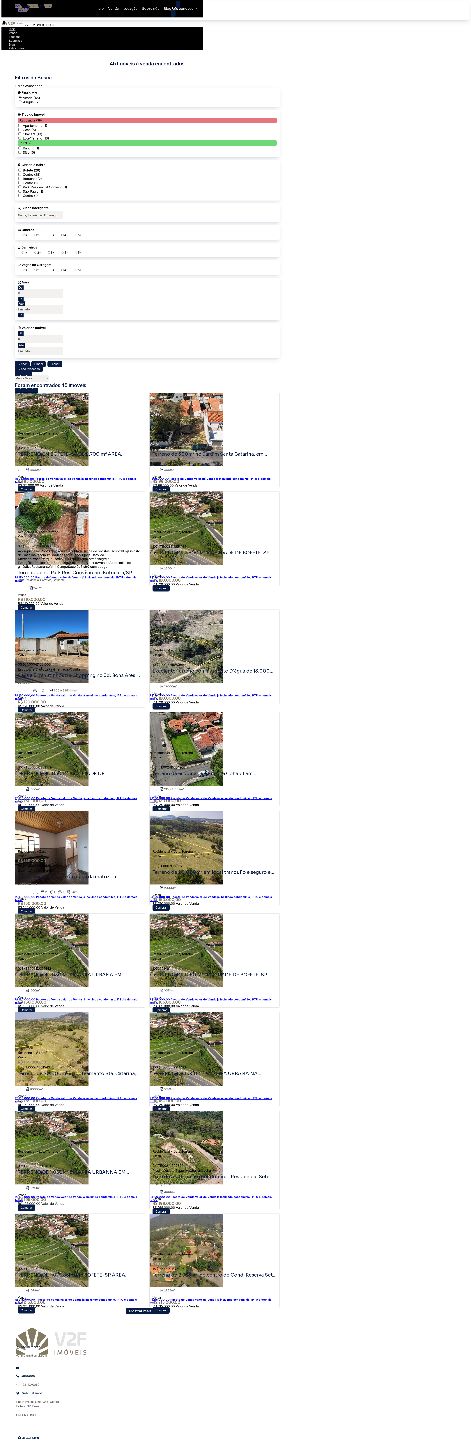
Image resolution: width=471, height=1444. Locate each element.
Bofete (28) (31, 170)
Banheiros (29, 247)
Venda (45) (31, 98)
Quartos (28, 230)
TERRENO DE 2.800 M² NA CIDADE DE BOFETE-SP (211, 553)
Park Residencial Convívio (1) (45, 187)
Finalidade (29, 92)
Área (25, 282)
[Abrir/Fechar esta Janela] (35, 391)
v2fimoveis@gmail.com (31, 1355)
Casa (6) (29, 130)
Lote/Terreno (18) (36, 138)
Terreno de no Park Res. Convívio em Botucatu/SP (75, 573)
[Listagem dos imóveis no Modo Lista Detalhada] (23, 373)
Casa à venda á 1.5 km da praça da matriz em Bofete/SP (68, 877)
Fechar (54, 364)
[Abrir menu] (4, 23)
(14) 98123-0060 (28, 1384)
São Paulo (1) (33, 191)
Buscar (22, 364)
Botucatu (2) (32, 179)
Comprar (26, 489)
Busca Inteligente (35, 208)
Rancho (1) (31, 148)
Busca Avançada (29, 369)
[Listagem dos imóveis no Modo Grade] (18, 373)
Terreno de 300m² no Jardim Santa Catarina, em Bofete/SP (208, 454)
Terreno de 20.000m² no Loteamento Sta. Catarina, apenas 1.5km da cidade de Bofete (77, 1074)
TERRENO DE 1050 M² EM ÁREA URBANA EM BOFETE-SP (69, 975)
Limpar (38, 364)
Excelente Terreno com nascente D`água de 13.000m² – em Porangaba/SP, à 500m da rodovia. (214, 671)
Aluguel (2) (31, 102)
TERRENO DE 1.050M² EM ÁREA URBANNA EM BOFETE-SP (71, 1172)
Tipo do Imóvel (33, 114)
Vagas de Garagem (36, 265)
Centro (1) (30, 183)
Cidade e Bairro (33, 165)
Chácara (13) (32, 134)
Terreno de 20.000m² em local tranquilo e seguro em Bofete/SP (214, 872)
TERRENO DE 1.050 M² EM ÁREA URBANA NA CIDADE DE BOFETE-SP (205, 1074)
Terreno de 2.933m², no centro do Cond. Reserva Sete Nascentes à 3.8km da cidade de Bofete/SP (214, 1275)
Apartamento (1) (35, 126)
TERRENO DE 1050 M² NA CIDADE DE (61, 773)
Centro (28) (31, 174)
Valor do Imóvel (34, 328)
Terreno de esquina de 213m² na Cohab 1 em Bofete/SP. (203, 774)
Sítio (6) (29, 152)
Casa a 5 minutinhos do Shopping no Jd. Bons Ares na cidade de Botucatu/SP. (80, 675)
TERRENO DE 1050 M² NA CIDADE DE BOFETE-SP (210, 975)
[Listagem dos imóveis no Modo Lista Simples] (29, 373)
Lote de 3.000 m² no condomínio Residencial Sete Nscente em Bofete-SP (211, 1177)
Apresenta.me (28, 1438)
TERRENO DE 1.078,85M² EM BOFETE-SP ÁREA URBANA (71, 1275)
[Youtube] (34, 1368)
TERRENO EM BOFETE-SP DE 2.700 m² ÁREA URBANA (69, 454)
